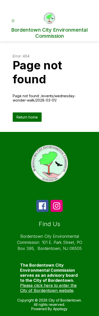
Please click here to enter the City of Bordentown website (48, 288)
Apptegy (60, 309)
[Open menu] (13, 21)
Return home (27, 117)
